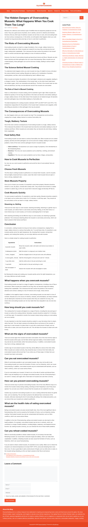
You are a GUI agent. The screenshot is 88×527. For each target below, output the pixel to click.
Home (8, 10)
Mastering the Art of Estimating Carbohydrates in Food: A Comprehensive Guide (70, 46)
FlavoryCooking (42, 524)
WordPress (55, 524)
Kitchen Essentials (41, 10)
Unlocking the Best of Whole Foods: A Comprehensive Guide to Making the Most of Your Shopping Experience (72, 64)
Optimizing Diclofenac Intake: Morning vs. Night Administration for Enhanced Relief (72, 58)
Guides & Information (11, 453)
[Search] (81, 17)
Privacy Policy (65, 10)
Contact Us (57, 10)
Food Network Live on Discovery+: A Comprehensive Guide (20, 455)
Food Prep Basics (31, 10)
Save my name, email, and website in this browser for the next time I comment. (28, 496)
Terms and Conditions (75, 10)
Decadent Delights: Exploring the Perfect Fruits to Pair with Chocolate (22, 456)
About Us (50, 10)
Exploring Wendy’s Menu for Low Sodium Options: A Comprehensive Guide (72, 34)
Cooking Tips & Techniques (18, 10)
